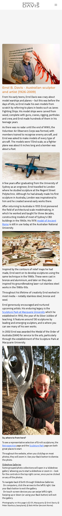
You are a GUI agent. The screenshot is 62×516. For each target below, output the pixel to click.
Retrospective (9, 445)
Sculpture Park (36, 445)
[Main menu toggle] (56, 5)
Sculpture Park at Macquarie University (23, 312)
